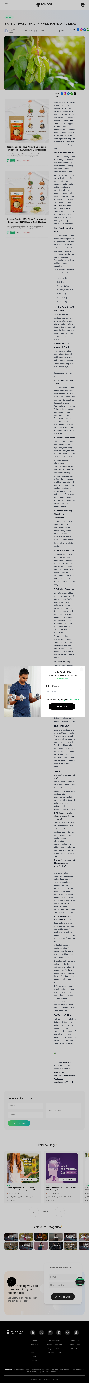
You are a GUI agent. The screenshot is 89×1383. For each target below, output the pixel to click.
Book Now (62, 706)
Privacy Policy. (63, 701)
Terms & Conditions (73, 699)
